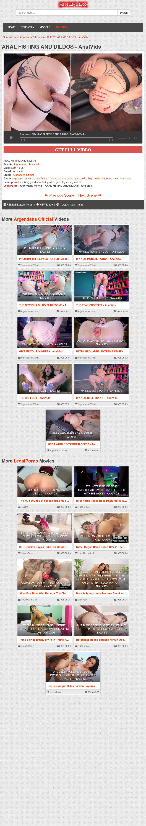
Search (124, 12)
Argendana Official (23, 175)
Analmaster (34, 164)
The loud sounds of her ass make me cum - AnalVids (44, 491)
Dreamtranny (27, 645)
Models (45, 27)
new (116, 178)
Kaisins (24, 506)
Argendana (20, 164)
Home (11, 27)
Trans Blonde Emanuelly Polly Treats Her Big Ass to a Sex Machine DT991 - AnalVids (45, 629)
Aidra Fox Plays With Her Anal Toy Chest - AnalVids (44, 584)
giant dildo (80, 178)
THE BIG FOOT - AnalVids (45, 390)
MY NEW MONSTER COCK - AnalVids (101, 251)
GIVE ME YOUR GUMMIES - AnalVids (44, 344)
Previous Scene (61, 195)
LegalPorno (26, 460)
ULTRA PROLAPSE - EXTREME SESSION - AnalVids (101, 342)
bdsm (53, 178)
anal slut (29, 178)
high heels (94, 178)
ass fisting (42, 178)
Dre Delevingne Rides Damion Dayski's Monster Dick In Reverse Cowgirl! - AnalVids (73, 675)
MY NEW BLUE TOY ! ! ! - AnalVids (101, 390)
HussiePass (83, 506)
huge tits (107, 178)
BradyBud (82, 599)
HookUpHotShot (85, 553)
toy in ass (125, 178)
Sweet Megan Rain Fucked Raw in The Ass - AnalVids (101, 537)
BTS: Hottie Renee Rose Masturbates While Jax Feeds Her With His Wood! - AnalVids (101, 489)
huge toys (17, 178)
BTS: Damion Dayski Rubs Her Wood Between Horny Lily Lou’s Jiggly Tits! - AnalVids (44, 536)
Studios (27, 27)
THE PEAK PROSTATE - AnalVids (102, 298)
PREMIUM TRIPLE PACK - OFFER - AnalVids (44, 249)
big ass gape (65, 178)
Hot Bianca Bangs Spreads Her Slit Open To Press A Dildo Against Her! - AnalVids (101, 629)
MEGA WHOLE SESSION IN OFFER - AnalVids (73, 435)
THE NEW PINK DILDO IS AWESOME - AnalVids (44, 296)
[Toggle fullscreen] (135, 137)
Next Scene (88, 195)
